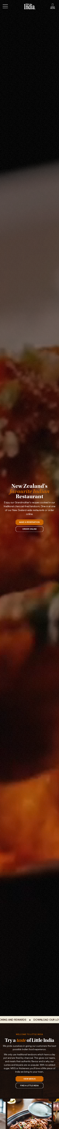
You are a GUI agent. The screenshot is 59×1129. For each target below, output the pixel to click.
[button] (12, 6)
